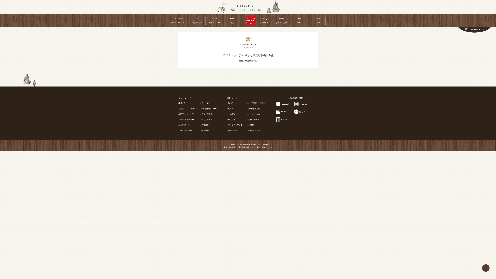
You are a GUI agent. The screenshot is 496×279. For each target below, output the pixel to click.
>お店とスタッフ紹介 (187, 109)
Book (232, 21)
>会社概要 (204, 125)
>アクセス (204, 103)
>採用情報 (204, 130)
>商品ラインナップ (186, 114)
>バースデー (232, 130)
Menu (214, 21)
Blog (299, 21)
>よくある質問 (206, 120)
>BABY (230, 103)
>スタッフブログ (207, 114)
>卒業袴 (250, 125)
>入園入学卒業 (253, 120)
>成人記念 (231, 120)
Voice (281, 21)
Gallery (264, 21)
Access (316, 21)
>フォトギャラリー (186, 120)
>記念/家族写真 (253, 109)
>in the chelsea (253, 114)
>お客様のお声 (184, 125)
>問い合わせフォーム (209, 109)
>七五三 (230, 109)
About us (179, 21)
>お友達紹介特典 (185, 130)
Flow (196, 21)
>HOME (181, 103)
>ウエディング (233, 114)
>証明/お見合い (253, 130)
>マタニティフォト (235, 125)
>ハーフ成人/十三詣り (256, 103)
